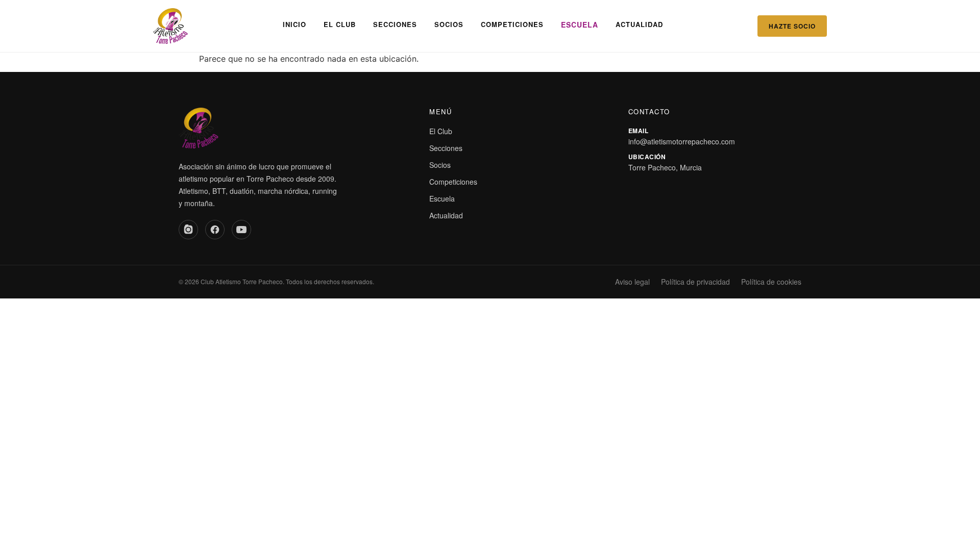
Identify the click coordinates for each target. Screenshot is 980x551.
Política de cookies (771, 282)
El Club (340, 24)
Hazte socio (792, 26)
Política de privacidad (695, 282)
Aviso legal (632, 282)
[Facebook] (215, 229)
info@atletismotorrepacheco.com (681, 141)
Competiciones (512, 24)
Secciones (395, 24)
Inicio (294, 24)
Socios (448, 24)
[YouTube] (241, 229)
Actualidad (639, 24)
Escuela (579, 24)
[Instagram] (188, 229)
